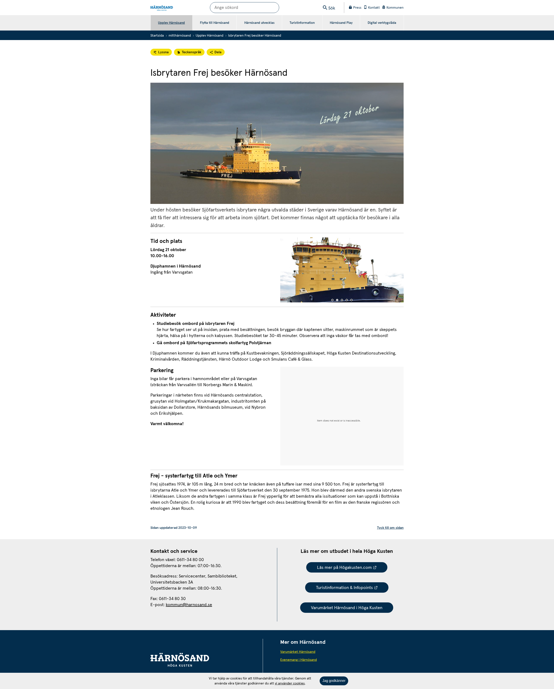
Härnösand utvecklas (259, 22)
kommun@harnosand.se (189, 605)
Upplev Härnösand (171, 22)
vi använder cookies (290, 683)
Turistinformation (302, 22)
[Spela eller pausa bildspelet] (341, 271)
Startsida (157, 35)
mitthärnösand (180, 35)
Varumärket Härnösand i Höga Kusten (346, 608)
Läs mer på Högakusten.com (352, 567)
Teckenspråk (191, 52)
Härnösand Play (341, 22)
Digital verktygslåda (382, 22)
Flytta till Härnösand (214, 22)
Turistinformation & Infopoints (352, 587)
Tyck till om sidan (390, 527)
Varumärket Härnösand (309, 652)
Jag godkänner (333, 681)
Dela (217, 52)
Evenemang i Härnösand (309, 660)
